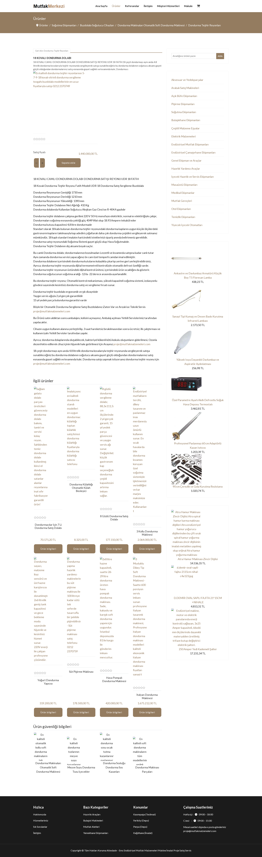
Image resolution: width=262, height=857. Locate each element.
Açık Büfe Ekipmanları (184, 96)
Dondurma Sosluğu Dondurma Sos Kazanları (114, 767)
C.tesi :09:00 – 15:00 (197, 820)
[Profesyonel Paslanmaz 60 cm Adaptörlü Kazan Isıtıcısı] (197, 426)
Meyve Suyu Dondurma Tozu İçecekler (81, 769)
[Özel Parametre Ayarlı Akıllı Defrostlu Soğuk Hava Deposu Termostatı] (197, 384)
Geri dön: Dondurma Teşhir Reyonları (51, 51)
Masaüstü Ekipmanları (184, 184)
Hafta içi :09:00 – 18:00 (198, 814)
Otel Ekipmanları (181, 208)
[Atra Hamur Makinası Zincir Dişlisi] (197, 533)
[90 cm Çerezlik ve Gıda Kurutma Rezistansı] (197, 469)
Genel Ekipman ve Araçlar (186, 160)
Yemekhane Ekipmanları (95, 832)
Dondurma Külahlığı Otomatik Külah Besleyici (81, 488)
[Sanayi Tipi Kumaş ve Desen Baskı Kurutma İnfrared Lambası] (197, 299)
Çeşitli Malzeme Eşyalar (185, 128)
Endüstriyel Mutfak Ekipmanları (190, 144)
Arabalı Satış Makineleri (185, 88)
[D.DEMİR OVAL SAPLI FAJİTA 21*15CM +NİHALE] (197, 580)
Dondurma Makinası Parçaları (147, 769)
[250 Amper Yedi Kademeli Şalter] (197, 628)
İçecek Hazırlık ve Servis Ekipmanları (192, 176)
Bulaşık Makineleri (93, 820)
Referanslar (132, 6)
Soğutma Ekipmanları (183, 112)
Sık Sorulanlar (40, 826)
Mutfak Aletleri (91, 826)
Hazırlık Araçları (91, 814)
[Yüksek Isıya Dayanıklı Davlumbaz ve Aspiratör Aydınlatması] (197, 342)
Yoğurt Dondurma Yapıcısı (48, 681)
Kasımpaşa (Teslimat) (144, 814)
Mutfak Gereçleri (181, 200)
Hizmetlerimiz (40, 820)
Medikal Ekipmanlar (183, 192)
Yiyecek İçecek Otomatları (186, 225)
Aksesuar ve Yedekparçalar (187, 79)
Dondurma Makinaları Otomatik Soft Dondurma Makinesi (48, 767)
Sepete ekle (68, 162)
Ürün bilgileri (48, 548)
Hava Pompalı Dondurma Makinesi (114, 679)
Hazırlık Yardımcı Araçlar (185, 168)
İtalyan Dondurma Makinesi (147, 696)
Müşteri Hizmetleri (168, 6)
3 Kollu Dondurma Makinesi (147, 533)
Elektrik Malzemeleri (183, 136)
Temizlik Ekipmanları (183, 217)
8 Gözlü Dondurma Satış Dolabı (114, 517)
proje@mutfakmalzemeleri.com (51, 311)
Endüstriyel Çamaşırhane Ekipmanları (193, 152)
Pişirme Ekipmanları (183, 104)
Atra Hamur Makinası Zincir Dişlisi (198, 559)
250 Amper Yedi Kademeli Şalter (198, 649)
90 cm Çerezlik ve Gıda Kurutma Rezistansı (198, 486)
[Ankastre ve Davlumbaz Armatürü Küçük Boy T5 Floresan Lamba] (197, 258)
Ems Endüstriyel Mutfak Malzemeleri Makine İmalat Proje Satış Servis (155, 850)
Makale (188, 6)
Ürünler (116, 6)
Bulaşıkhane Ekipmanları (185, 120)
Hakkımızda (39, 814)
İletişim (148, 6)
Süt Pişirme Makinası (81, 671)
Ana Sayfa (101, 6)
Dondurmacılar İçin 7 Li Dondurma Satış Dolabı (48, 526)
